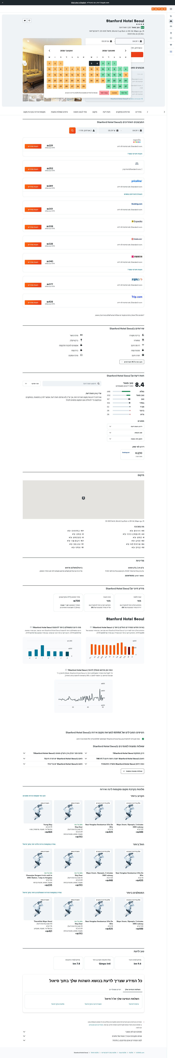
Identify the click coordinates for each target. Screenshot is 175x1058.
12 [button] (91, 69)
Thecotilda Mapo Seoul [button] (43, 921)
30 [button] (108, 86)
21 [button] (120, 80)
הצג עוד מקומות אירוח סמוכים (34, 796)
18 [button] (97, 75)
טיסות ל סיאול (134, 1004)
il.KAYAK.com (140, 1052)
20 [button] (126, 80)
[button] (2, 2)
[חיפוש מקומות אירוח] (171, 21)
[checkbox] (132, 455)
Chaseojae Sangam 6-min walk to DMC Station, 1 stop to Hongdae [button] (39, 876)
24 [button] (103, 80)
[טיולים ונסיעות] (171, 44)
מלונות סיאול (95, 1052)
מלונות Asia (122, 1052)
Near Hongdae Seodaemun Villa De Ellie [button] (99, 825)
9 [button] (108, 69)
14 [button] (120, 75)
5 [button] (91, 63)
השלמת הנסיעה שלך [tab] (132, 989)
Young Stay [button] (47, 824)
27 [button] (126, 86)
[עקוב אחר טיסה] (171, 38)
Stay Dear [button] (78, 827)
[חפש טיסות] (171, 16)
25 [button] (97, 80)
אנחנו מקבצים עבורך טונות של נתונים (127, 1036)
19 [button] (91, 75)
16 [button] (109, 75)
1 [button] (114, 63)
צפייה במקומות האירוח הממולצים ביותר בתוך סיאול (42, 892)
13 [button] (126, 75)
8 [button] (114, 69)
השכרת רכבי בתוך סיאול (93, 1004)
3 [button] (102, 63)
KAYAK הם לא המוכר (133, 1032)
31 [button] (49, 86)
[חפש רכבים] (171, 26)
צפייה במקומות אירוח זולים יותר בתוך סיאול (39, 844)
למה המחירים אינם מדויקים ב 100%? (127, 1040)
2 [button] (108, 63)
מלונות (131, 1052)
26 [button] (91, 80)
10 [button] (103, 69)
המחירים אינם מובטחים (96, 1025)
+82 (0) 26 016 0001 (136, 34)
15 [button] (114, 75)
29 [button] (114, 86)
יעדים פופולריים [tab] (115, 989)
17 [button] (103, 75)
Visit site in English (78, 3)
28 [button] (120, 86)
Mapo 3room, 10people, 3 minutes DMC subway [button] (130, 825)
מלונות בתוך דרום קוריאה (108, 1052)
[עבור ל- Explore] (171, 33)
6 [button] (125, 69)
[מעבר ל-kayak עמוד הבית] (159, 9)
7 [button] (66, 69)
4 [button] (97, 63)
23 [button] (109, 80)
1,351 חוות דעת (125, 27)
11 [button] (97, 69)
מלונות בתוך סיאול (57, 1004)
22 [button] (114, 80)
